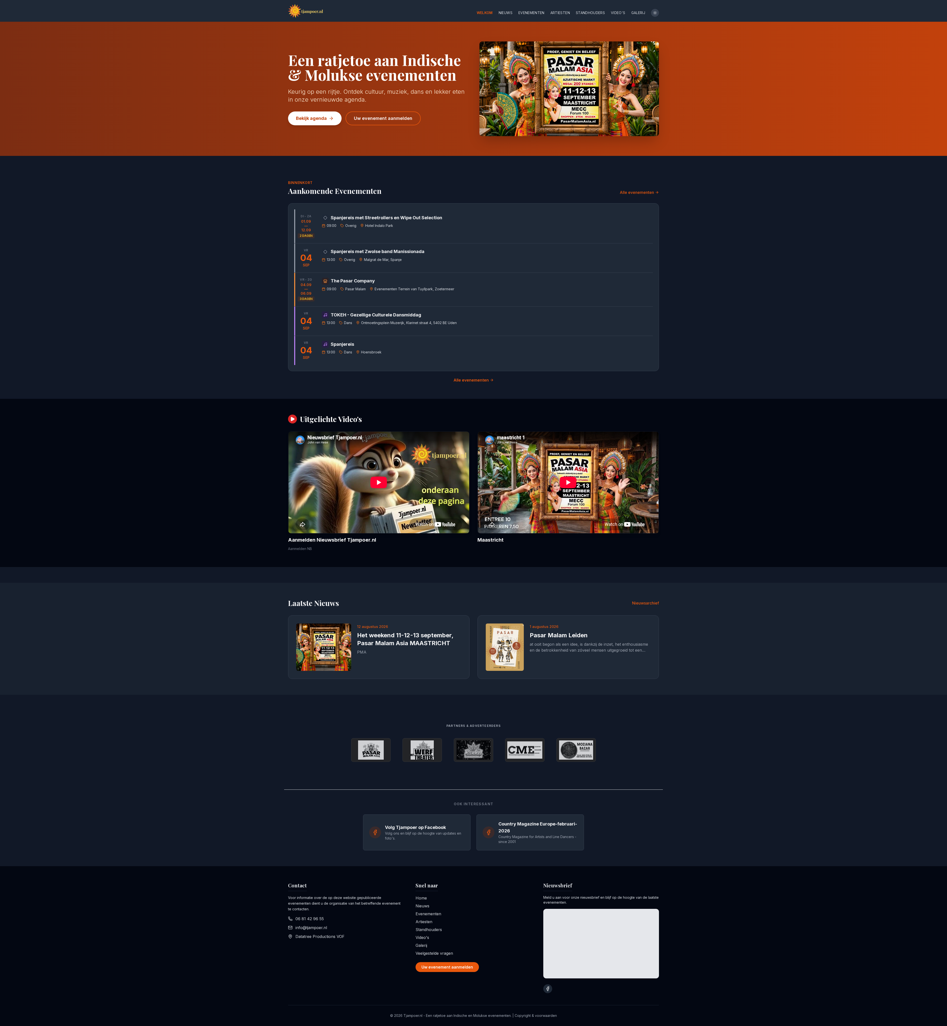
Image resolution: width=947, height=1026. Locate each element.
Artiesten (560, 13)
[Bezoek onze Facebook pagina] (547, 988)
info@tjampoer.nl (311, 927)
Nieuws (505, 13)
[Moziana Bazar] (576, 750)
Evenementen (531, 13)
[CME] (525, 750)
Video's (618, 13)
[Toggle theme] (655, 13)
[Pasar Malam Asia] (371, 750)
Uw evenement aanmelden (383, 118)
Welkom (485, 13)
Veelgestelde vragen (434, 953)
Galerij (638, 13)
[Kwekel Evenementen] (473, 750)
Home (421, 898)
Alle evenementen (637, 192)
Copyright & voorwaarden (536, 1015)
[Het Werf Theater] (422, 750)
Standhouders (590, 13)
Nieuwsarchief (645, 603)
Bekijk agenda (311, 118)
